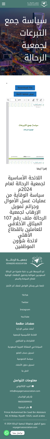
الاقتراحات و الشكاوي (25, 341)
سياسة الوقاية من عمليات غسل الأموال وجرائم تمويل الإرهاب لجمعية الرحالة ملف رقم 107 (25, 206)
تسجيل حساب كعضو (25, 353)
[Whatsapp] (6, 433)
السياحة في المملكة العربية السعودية (25, 347)
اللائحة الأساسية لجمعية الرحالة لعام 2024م (25, 183)
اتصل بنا (25, 371)
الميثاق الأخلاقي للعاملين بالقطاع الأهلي (25, 229)
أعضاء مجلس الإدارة (25, 329)
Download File (25, 88)
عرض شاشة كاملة (25, 94)
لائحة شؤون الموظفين (25, 243)
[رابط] (37, 4)
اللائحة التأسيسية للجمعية (25, 335)
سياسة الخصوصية (25, 359)
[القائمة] (3, 4)
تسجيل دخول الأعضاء (25, 365)
